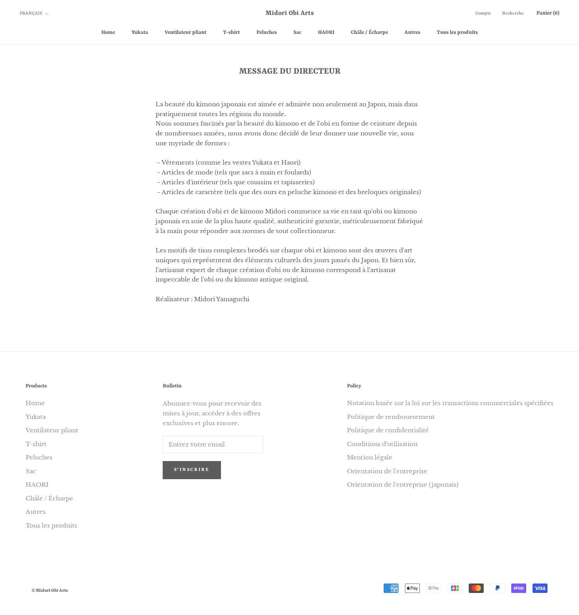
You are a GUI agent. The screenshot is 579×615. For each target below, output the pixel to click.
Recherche (513, 13)
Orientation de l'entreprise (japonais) (402, 484)
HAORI (326, 32)
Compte (483, 13)
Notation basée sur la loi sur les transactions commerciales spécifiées (450, 403)
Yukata (140, 32)
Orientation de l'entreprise (387, 471)
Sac (297, 32)
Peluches (266, 32)
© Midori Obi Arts (50, 590)
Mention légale (369, 457)
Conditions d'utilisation (382, 444)
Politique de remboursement (391, 416)
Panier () (547, 13)
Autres (412, 32)
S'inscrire (192, 469)
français (31, 13)
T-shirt (231, 32)
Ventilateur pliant (185, 32)
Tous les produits (457, 32)
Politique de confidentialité (388, 430)
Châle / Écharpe (369, 32)
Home (108, 32)
